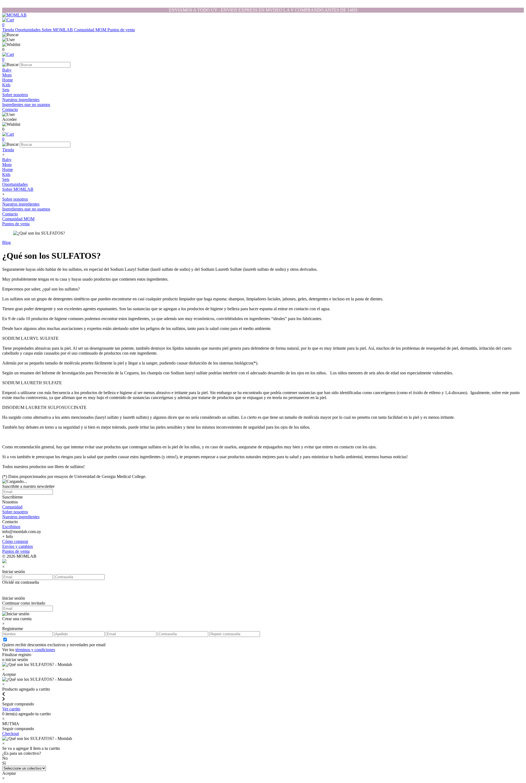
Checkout (10, 733)
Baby (7, 70)
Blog (6, 242)
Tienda (8, 29)
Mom (7, 75)
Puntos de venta (121, 29)
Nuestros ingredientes (20, 99)
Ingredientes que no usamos (26, 104)
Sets (5, 89)
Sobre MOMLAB (58, 29)
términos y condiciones (35, 649)
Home (7, 80)
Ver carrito (11, 709)
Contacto (10, 109)
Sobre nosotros (15, 94)
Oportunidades (28, 29)
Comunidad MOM (90, 29)
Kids (6, 84)
